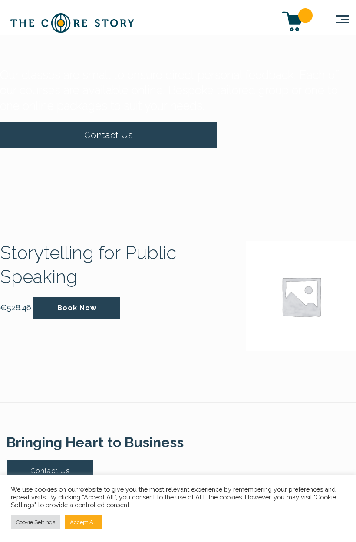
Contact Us (50, 471)
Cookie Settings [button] (35, 522)
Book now (76, 308)
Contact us (108, 135)
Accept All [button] (83, 522)
